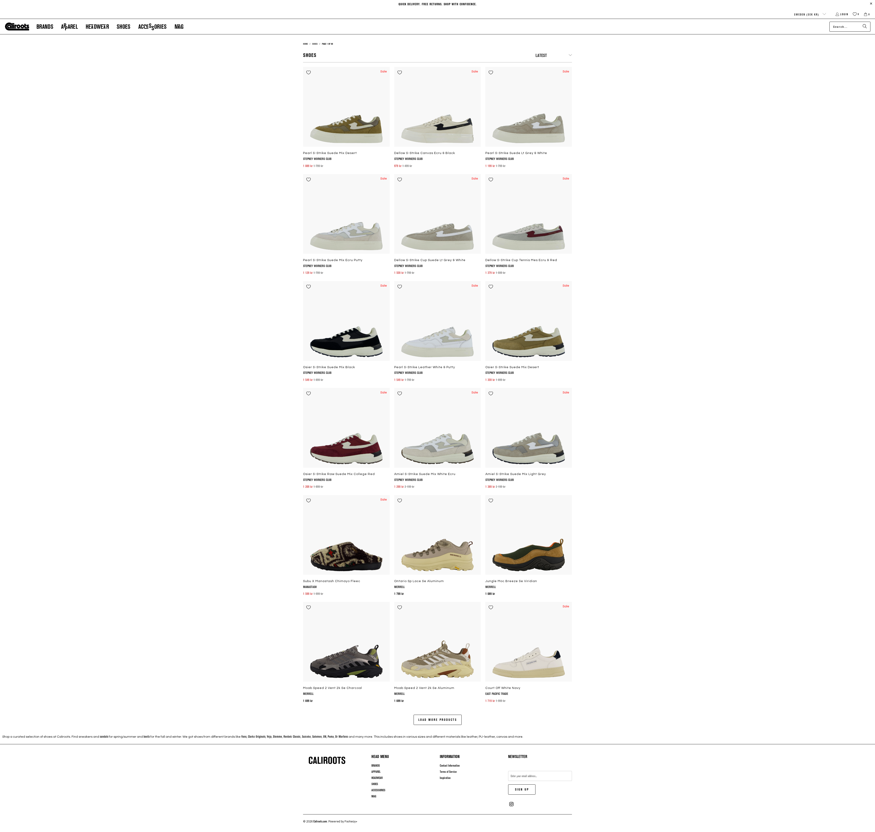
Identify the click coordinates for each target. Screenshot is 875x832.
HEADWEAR (377, 778)
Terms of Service (448, 771)
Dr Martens (341, 736)
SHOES (374, 784)
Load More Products (437, 720)
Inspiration (445, 778)
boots (147, 736)
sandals (104, 736)
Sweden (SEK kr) (807, 14)
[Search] (864, 27)
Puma (331, 736)
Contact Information (450, 765)
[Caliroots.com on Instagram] (511, 804)
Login (844, 14)
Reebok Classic (292, 736)
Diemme (277, 736)
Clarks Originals (256, 736)
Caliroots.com (320, 821)
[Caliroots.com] (17, 26)
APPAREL (376, 771)
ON (324, 736)
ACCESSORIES (378, 790)
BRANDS (375, 765)
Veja (269, 736)
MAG (373, 796)
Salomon (317, 736)
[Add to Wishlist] (308, 72)
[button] (45, 26)
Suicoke (306, 736)
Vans (244, 736)
